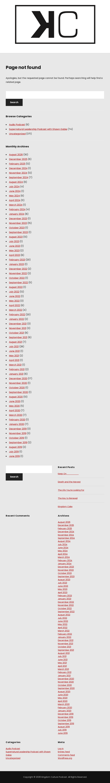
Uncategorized (17, 133)
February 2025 (17, 163)
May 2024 (14, 195)
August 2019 (15, 447)
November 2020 (18, 383)
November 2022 (18, 273)
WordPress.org (65, 758)
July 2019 (14, 451)
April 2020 (14, 410)
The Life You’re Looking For (71, 490)
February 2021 (17, 369)
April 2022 (14, 305)
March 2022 (15, 310)
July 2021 (14, 346)
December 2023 (18, 218)
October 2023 (17, 227)
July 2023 (14, 241)
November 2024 (18, 173)
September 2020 (18, 392)
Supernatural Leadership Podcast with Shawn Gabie (38, 129)
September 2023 (18, 232)
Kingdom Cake (65, 506)
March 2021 (15, 364)
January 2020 (16, 424)
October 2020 (17, 387)
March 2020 (15, 415)
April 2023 (14, 255)
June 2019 (14, 456)
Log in (61, 748)
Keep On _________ (68, 473)
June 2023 (14, 246)
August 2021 (15, 342)
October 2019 (16, 438)
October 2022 (17, 278)
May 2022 (14, 300)
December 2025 (18, 159)
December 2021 (18, 323)
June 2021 (14, 351)
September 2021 (18, 337)
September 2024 (18, 177)
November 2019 (17, 433)
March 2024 (15, 204)
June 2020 (14, 401)
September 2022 (18, 282)
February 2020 (17, 419)
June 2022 (14, 296)
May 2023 (14, 250)
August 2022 (16, 287)
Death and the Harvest (69, 481)
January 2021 (16, 374)
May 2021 (14, 355)
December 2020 (18, 378)
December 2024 (18, 168)
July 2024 (14, 186)
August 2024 (16, 182)
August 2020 (16, 396)
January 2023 (16, 264)
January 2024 (16, 214)
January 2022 (16, 319)
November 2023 (18, 223)
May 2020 (14, 406)
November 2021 (17, 328)
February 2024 (17, 209)
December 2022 (18, 268)
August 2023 (16, 236)
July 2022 (14, 291)
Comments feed (66, 755)
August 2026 (16, 154)
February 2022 (17, 314)
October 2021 (16, 332)
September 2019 (18, 442)
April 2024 (14, 200)
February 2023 (17, 259)
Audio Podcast (17, 124)
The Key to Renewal (67, 498)
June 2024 (15, 191)
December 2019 (18, 428)
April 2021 (14, 360)
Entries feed (64, 751)
